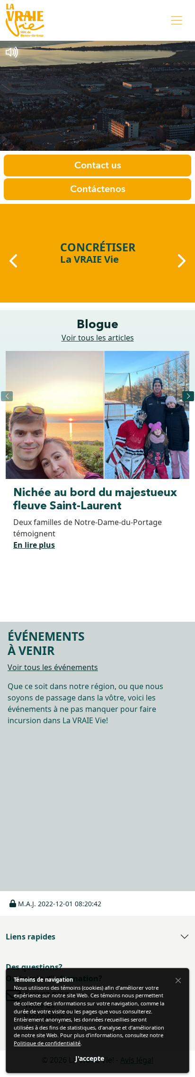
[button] (55, 903)
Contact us (97, 165)
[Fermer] (178, 980)
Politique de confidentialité (47, 1043)
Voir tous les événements (53, 667)
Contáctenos (97, 189)
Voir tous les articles (98, 337)
